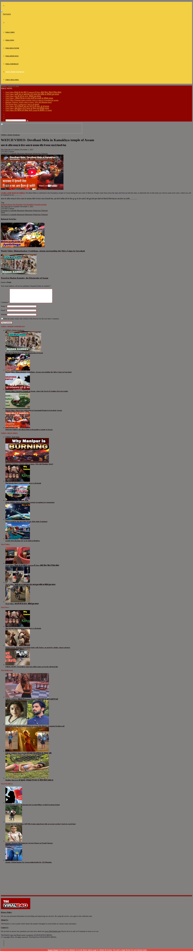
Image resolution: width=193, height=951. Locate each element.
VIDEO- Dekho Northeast (14, 72)
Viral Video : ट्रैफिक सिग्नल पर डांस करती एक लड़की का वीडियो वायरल (29, 98)
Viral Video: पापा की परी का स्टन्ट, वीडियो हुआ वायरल (23, 96)
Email (3, 310)
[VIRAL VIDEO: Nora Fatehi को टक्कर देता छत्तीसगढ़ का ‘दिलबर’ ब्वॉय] (27, 751)
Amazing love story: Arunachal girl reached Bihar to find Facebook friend (32, 805)
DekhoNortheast (7, 204)
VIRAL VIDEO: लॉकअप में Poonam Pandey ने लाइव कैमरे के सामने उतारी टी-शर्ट (31, 699)
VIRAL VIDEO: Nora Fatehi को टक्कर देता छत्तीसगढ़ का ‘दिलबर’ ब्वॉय (28, 753)
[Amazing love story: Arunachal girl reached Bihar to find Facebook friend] (13, 803)
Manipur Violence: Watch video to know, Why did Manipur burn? (28, 102)
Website (3, 314)
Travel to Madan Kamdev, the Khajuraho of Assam (24, 278)
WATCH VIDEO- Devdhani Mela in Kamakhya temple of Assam (29, 429)
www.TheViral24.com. (53, 931)
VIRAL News (9, 40)
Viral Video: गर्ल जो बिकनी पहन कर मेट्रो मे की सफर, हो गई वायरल (27, 106)
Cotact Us (4, 927)
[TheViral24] (6, 14)
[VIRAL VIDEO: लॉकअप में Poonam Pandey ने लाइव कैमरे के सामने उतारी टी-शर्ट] (27, 697)
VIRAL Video (10, 32)
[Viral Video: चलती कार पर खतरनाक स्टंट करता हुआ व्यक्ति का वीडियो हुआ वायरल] (17, 582)
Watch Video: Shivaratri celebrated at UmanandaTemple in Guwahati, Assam (33, 410)
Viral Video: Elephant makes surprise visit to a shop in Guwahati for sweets (31, 100)
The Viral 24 (5, 150)
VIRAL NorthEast (12, 64)
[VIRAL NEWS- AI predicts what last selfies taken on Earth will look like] (17, 665)
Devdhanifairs (18, 204)
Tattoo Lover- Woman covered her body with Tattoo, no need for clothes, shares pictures (37, 647)
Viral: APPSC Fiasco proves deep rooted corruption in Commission (29, 502)
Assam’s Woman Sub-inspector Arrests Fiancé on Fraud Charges (29, 843)
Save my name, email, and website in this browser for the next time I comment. (31, 319)
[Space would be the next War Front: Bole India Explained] (17, 519)
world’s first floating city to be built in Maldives (22, 541)
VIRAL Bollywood (12, 48)
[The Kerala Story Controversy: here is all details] (17, 481)
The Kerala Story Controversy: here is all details (22, 104)
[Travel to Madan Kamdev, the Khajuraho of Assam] (19, 274)
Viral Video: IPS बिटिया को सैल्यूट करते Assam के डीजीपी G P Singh (28, 110)
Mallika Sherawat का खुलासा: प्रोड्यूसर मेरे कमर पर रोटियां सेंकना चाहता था (29, 780)
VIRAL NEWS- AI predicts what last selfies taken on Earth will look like (31, 667)
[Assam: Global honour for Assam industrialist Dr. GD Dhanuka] (13, 860)
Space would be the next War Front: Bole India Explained (26, 521)
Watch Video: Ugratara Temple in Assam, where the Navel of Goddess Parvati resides (36, 391)
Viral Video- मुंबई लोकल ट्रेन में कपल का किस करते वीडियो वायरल (27, 108)
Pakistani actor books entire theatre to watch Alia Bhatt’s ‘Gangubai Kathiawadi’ (35, 726)
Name (3, 306)
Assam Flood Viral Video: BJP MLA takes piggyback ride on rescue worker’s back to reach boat (40, 824)
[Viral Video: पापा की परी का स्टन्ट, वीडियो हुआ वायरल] (17, 602)
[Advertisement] (68, 880)
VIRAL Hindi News (12, 56)
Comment (5, 302)
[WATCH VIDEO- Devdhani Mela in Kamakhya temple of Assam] (17, 427)
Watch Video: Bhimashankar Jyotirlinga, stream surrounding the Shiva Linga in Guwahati (43, 251)
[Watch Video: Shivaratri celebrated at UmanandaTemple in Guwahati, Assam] (17, 408)
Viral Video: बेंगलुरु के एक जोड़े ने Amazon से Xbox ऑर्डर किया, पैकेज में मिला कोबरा (33, 92)
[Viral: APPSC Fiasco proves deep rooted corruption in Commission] (17, 500)
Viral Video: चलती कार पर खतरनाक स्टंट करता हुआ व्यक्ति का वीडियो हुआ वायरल (32, 94)
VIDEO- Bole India (12, 80)
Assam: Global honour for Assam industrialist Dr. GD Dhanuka (28, 862)
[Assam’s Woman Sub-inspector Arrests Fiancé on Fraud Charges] (13, 841)
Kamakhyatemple (40, 204)
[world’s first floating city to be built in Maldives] (17, 539)
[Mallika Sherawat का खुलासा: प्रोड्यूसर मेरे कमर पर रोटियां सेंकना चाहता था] (27, 778)
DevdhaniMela (28, 204)
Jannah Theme (53, 950)
